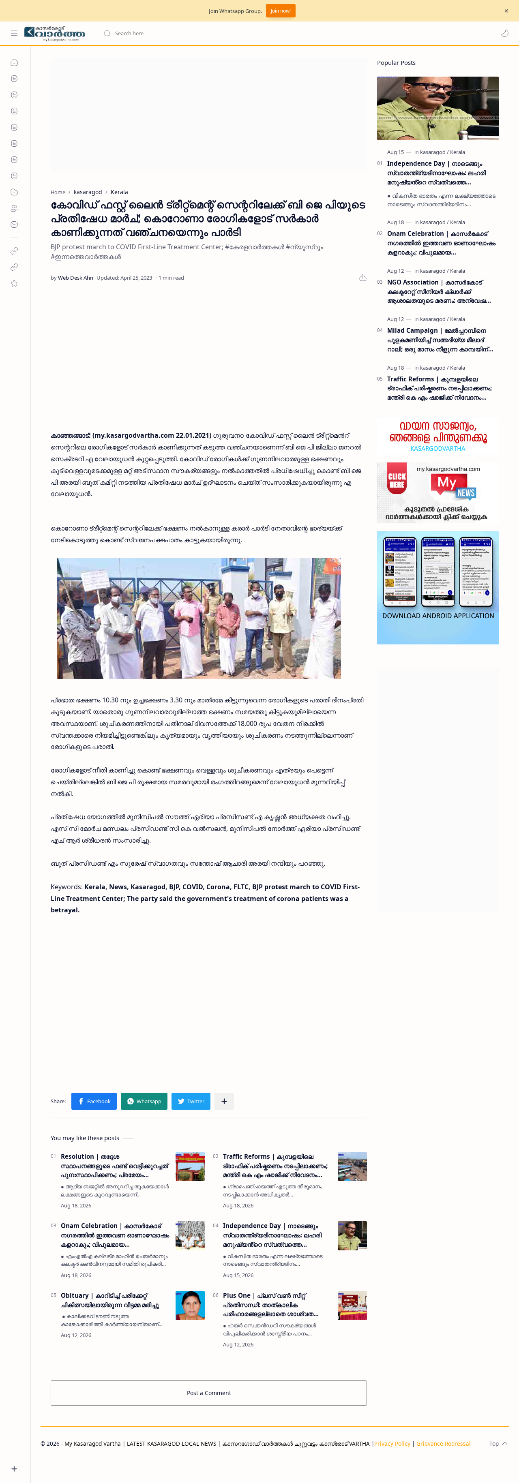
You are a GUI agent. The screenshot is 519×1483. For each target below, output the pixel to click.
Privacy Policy (392, 1443)
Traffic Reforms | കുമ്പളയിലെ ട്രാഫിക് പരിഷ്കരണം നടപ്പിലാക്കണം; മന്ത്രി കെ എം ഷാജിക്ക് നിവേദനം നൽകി (275, 1165)
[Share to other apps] (224, 1101)
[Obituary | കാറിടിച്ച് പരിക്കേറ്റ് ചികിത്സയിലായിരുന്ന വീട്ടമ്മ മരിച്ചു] (190, 1305)
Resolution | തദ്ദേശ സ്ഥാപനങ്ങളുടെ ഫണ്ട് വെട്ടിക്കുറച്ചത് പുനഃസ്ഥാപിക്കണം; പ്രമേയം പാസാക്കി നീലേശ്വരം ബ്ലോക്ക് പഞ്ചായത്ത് (114, 1165)
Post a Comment (209, 1393)
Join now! (281, 10)
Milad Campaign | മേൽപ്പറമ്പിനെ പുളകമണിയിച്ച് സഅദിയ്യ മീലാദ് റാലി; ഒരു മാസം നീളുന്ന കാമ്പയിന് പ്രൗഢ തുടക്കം (437, 339)
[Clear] (231, 33)
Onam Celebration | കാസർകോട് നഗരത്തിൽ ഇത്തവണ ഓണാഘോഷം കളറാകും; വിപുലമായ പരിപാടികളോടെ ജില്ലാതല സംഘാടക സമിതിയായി (115, 1235)
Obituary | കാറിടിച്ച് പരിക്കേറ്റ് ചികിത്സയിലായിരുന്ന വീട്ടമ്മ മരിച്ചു (110, 1300)
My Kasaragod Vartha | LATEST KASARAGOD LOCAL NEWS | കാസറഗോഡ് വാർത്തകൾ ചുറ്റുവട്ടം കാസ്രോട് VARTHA (217, 1443)
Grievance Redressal (443, 1443)
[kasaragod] (434, 152)
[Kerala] (457, 152)
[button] (505, 33)
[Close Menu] (506, 11)
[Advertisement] (209, 115)
